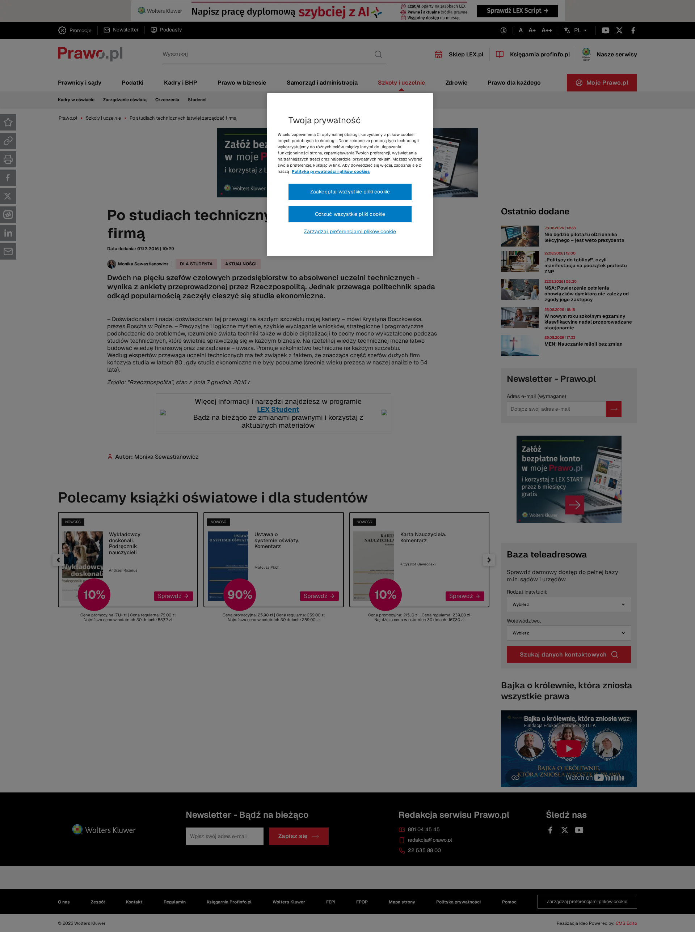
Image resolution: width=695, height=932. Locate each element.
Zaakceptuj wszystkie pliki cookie (350, 191)
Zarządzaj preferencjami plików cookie (350, 231)
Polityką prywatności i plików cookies (331, 171)
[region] (350, 175)
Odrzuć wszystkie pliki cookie (350, 214)
